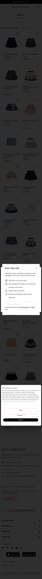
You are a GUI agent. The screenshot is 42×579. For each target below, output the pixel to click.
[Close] (36, 268)
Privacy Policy (25, 307)
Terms (33, 307)
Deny (20, 410)
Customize (20, 415)
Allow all (20, 420)
